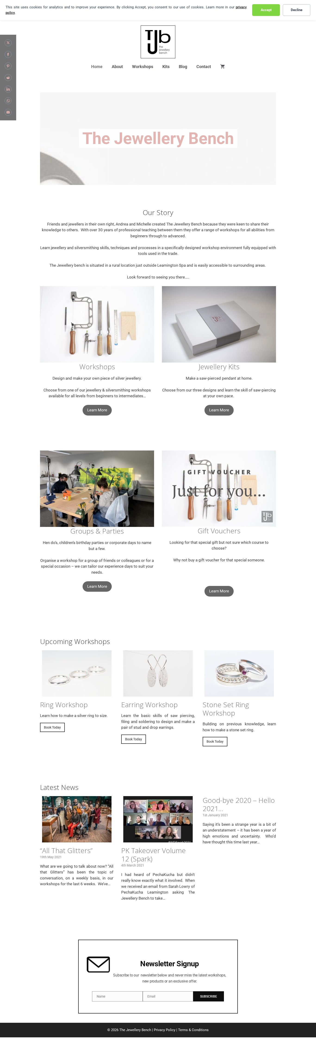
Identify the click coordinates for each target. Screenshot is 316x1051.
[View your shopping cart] (222, 66)
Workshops (142, 66)
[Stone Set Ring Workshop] (239, 693)
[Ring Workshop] (77, 693)
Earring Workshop (149, 704)
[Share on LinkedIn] (8, 89)
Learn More (97, 410)
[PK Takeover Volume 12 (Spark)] (158, 839)
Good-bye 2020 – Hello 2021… (239, 804)
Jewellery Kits (219, 366)
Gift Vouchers (219, 530)
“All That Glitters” (66, 850)
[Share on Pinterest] (8, 66)
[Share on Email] (8, 112)
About (117, 66)
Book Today (52, 727)
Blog (183, 66)
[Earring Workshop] (158, 693)
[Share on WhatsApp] (8, 100)
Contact (203, 66)
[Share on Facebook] (8, 54)
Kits (166, 66)
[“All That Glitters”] (77, 839)
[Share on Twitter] (8, 42)
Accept (266, 10)
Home (96, 66)
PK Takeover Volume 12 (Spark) (153, 854)
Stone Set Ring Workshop (226, 709)
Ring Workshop (64, 704)
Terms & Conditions (193, 1030)
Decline (296, 10)
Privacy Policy (164, 1030)
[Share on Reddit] (8, 77)
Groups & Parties (97, 531)
